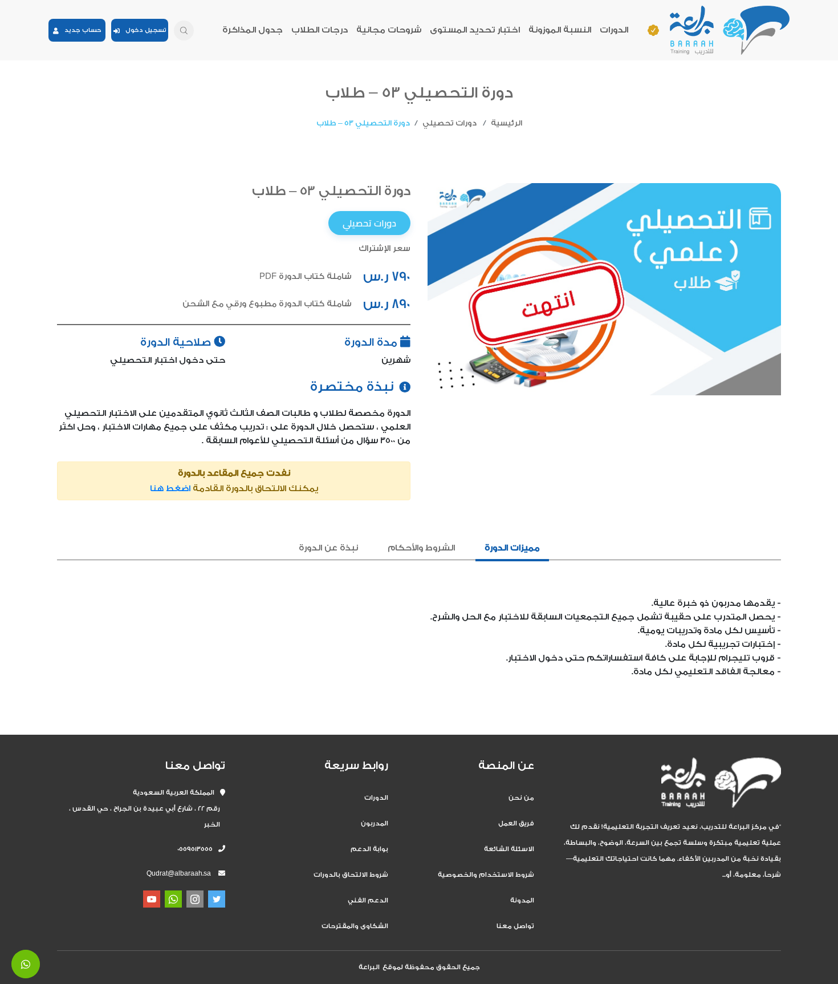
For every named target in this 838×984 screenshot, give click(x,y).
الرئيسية (506, 123)
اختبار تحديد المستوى (475, 30)
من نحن (521, 797)
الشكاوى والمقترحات (355, 926)
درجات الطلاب (319, 30)
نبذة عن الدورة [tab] (328, 548)
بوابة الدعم (369, 849)
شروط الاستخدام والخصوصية (486, 874)
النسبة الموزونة (559, 30)
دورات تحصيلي (449, 123)
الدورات (614, 30)
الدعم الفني (368, 900)
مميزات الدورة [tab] (512, 548)
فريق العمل (516, 823)
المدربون (374, 823)
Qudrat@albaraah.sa (179, 873)
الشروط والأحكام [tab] (421, 548)
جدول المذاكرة (252, 30)
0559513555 (197, 849)
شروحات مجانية (388, 30)
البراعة (369, 967)
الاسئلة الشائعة (509, 849)
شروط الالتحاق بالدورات (351, 874)
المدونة (522, 900)
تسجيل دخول (143, 30)
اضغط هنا (170, 488)
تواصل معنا (515, 926)
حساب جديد (80, 30)
